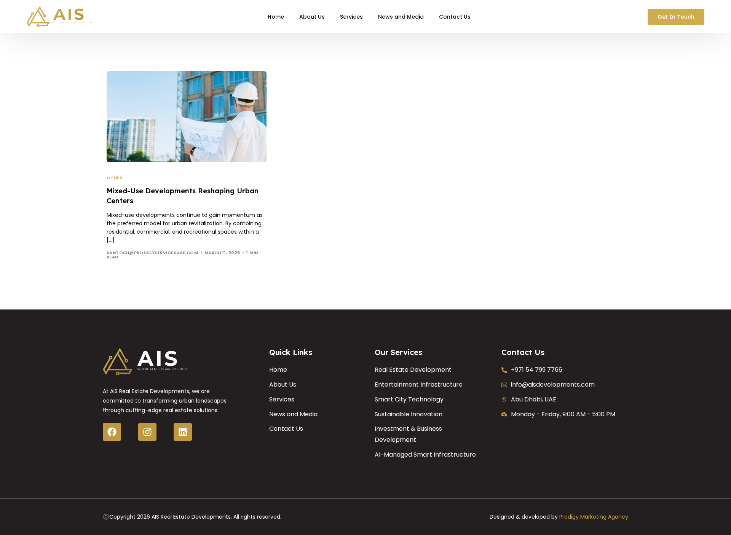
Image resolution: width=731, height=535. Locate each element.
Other (114, 178)
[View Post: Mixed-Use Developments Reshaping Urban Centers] (187, 116)
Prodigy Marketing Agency (593, 517)
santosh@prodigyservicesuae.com (152, 253)
